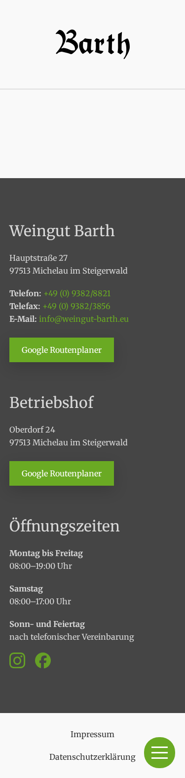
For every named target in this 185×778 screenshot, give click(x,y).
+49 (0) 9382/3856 (76, 306)
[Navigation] (159, 752)
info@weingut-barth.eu (84, 319)
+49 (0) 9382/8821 (77, 293)
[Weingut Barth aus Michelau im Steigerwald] (93, 44)
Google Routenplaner (62, 350)
